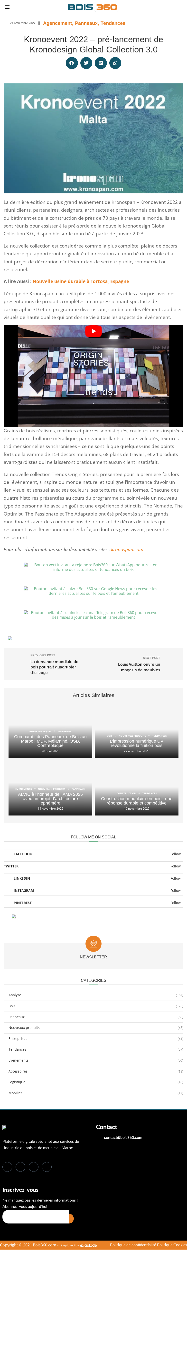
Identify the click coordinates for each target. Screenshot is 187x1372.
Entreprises (96, 1038)
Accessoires (96, 1071)
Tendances (113, 23)
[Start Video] (93, 376)
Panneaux (86, 23)
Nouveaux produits (96, 1027)
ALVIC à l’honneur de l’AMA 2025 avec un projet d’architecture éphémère (50, 798)
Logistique (96, 1082)
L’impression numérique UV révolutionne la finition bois (136, 743)
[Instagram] (47, 1167)
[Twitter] (20, 1167)
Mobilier (96, 1093)
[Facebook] (7, 1167)
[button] (72, 63)
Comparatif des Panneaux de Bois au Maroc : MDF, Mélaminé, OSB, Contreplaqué (50, 741)
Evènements (96, 1060)
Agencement (57, 23)
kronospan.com (127, 549)
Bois (96, 1006)
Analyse (96, 995)
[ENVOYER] (71, 1218)
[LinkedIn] (33, 1167)
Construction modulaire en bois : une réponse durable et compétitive (136, 800)
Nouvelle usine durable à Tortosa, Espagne (81, 281)
